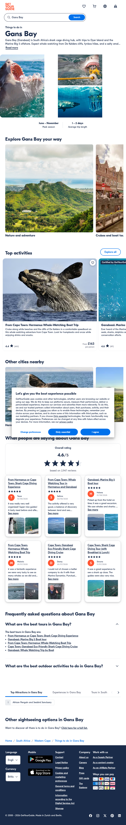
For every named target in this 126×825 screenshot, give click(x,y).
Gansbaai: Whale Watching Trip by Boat (31, 650)
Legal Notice (61, 762)
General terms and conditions (64, 788)
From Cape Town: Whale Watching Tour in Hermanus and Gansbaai (62, 483)
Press (81, 773)
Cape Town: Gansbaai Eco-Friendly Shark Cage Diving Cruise (62, 549)
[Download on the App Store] (40, 772)
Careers (83, 762)
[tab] (26, 692)
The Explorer (83, 785)
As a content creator (103, 762)
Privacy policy (62, 767)
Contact (59, 757)
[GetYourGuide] (9, 6)
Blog (81, 767)
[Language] (105, 6)
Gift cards (84, 778)
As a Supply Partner (103, 757)
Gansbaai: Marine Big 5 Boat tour (101, 481)
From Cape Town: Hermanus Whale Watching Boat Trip (19, 549)
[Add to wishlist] (93, 263)
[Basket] (94, 6)
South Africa (23, 740)
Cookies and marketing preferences (61, 777)
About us (83, 757)
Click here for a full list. (74, 728)
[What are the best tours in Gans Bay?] (117, 624)
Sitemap (59, 808)
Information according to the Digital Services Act (64, 799)
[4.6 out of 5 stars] (63, 463)
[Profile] (115, 6)
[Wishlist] (84, 6)
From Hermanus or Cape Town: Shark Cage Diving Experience (22, 483)
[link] (49, 191)
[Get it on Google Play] (40, 759)
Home (8, 740)
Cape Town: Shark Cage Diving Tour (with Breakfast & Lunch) (101, 549)
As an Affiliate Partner (104, 767)
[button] (49, 191)
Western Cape (42, 740)
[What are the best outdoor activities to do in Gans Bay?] (117, 666)
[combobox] (36, 17)
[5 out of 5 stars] (23, 491)
